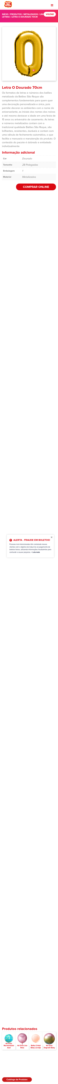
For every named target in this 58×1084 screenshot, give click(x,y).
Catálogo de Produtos (17, 1079)
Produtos (16, 14)
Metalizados (30, 14)
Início (5, 14)
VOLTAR (50, 14)
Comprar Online (36, 187)
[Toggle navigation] (52, 5)
